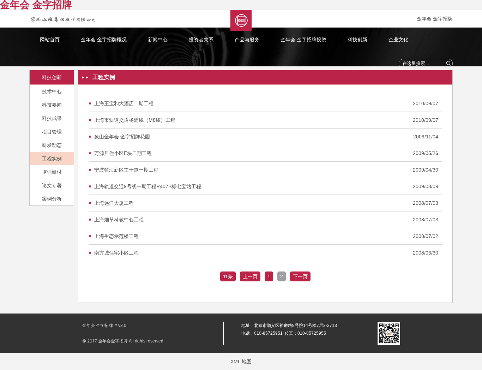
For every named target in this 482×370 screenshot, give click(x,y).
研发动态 (52, 145)
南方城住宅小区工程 (116, 253)
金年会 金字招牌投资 (303, 39)
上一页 (250, 276)
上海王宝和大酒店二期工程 (123, 103)
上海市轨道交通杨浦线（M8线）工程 (134, 120)
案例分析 (52, 199)
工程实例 (52, 158)
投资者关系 (201, 39)
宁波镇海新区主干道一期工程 (126, 170)
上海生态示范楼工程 (116, 236)
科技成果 (52, 118)
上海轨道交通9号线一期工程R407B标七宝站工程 (147, 186)
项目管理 (52, 132)
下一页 (300, 276)
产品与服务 (247, 39)
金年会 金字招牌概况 (104, 39)
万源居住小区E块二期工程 (123, 153)
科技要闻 (52, 105)
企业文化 (398, 39)
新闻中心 (158, 39)
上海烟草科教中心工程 (119, 219)
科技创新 (357, 39)
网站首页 (50, 39)
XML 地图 (241, 361)
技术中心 (52, 91)
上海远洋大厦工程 (114, 203)
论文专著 (52, 185)
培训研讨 (52, 172)
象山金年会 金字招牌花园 (122, 136)
